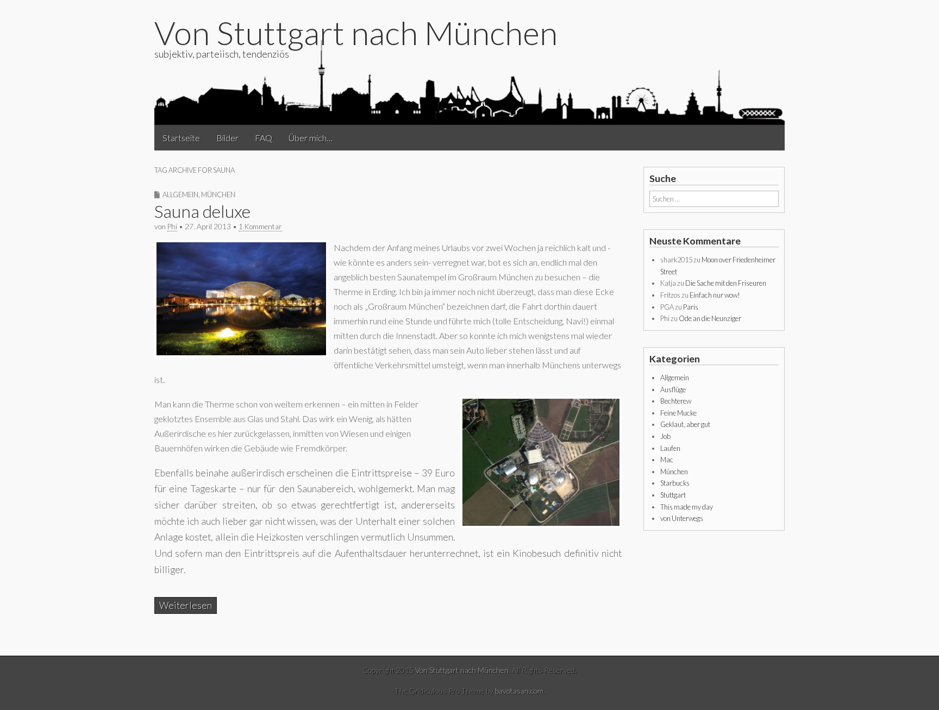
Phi (172, 226)
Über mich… (311, 138)
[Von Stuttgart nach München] (469, 81)
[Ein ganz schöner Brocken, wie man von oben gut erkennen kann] (541, 524)
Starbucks (675, 483)
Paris (690, 307)
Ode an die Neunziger (710, 318)
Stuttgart (673, 495)
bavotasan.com (519, 690)
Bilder (227, 138)
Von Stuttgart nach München (356, 32)
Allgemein (180, 194)
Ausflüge (673, 389)
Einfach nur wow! (715, 295)
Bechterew (675, 401)
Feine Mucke (678, 413)
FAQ (263, 138)
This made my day (686, 506)
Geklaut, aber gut (685, 424)
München (218, 194)
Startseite (181, 138)
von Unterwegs (681, 518)
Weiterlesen (185, 605)
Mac (666, 459)
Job (665, 436)
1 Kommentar (260, 226)
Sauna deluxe (202, 211)
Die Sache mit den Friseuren (725, 283)
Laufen (670, 448)
